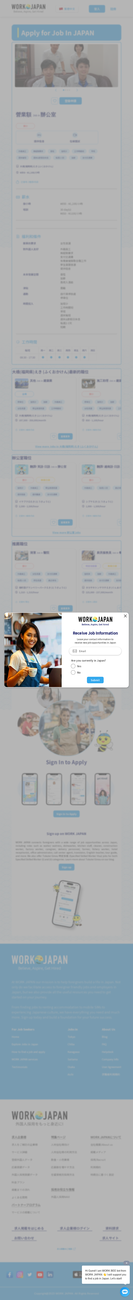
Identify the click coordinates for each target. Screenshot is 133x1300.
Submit (95, 680)
